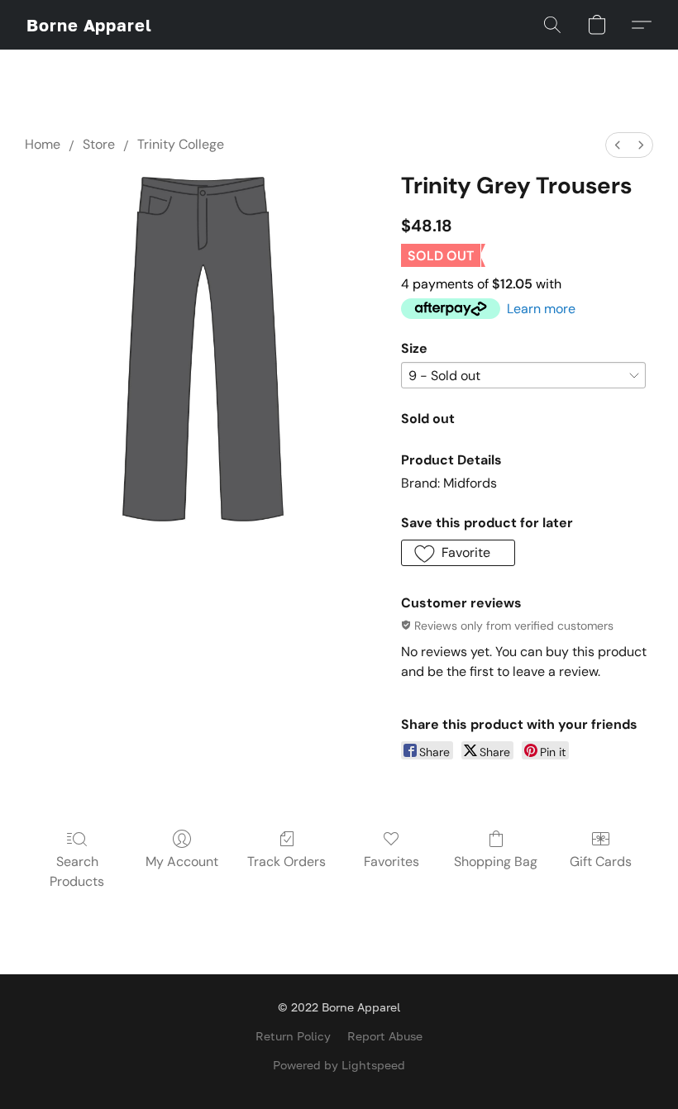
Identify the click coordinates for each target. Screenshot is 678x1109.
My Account (182, 861)
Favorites (391, 861)
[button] (89, 24)
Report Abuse (385, 1036)
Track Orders (286, 861)
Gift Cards (601, 861)
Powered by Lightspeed (339, 1065)
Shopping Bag (495, 861)
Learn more (541, 308)
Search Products (77, 871)
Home (42, 144)
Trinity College (180, 144)
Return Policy (293, 1036)
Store (99, 144)
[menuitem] (617, 145)
